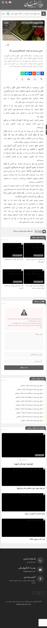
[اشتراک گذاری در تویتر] (38, 73)
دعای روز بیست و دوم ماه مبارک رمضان (30, 416)
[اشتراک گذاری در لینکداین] (30, 73)
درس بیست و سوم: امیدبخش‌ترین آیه (26, 50)
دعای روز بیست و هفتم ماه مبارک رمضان (29, 397)
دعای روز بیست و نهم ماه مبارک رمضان (30, 389)
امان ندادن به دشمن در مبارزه (35, 513)
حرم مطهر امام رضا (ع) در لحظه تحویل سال (28, 13)
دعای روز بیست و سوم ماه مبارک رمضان (29, 412)
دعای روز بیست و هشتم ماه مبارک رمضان (29, 393)
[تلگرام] (39, 593)
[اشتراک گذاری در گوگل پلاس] (34, 73)
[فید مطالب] (34, 593)
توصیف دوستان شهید (23, 464)
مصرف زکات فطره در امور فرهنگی (13, 259)
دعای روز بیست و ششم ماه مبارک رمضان (29, 401)
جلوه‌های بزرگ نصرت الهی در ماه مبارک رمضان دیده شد (35, 286)
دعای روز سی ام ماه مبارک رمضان (32, 385)
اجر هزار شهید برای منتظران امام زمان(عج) (31, 488)
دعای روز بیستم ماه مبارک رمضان (32, 420)
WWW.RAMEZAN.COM (23, 604)
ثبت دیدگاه (23, 367)
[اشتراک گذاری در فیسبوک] (42, 73)
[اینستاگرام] (43, 593)
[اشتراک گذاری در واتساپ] (22, 73)
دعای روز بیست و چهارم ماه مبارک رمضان (29, 408)
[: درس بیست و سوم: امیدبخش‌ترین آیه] (35, 78)
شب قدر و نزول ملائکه (37, 539)
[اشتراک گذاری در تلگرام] (26, 73)
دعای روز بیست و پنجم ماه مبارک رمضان (29, 405)
